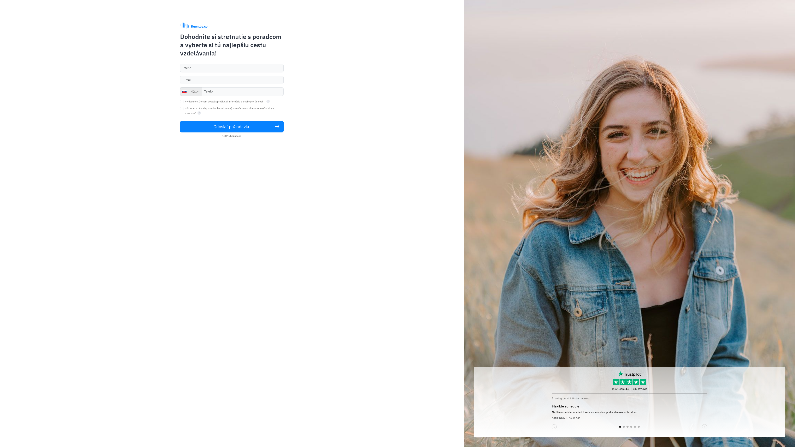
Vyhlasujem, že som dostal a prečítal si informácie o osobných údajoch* (225, 101)
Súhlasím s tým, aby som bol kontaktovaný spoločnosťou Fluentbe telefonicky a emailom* (229, 111)
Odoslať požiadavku (231, 126)
